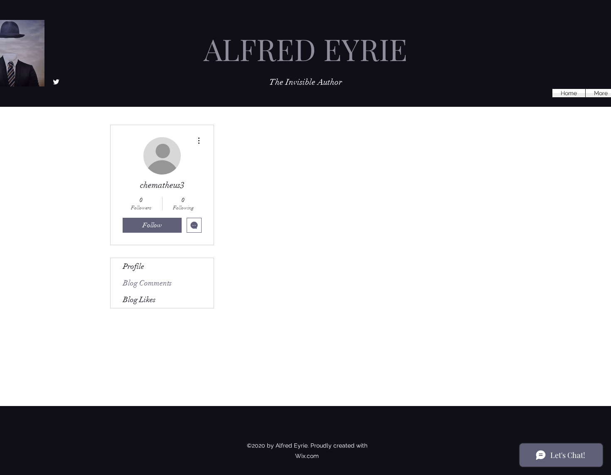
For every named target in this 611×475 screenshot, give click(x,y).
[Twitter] (56, 82)
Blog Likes (139, 299)
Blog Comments (147, 283)
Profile (133, 266)
